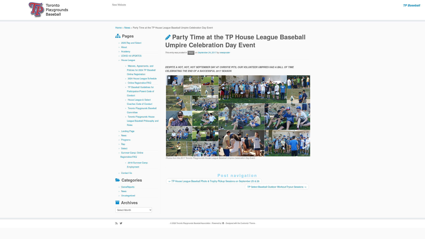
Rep (123, 144)
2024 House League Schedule (142, 78)
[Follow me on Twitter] (122, 223)
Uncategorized (128, 195)
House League (128, 60)
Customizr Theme (248, 223)
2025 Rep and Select (131, 42)
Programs (125, 139)
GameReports (127, 186)
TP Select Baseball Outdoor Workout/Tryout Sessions (276, 186)
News (127, 27)
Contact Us (126, 172)
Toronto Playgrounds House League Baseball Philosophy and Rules (142, 120)
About (124, 47)
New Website (119, 4)
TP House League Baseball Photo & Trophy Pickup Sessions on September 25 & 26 (214, 181)
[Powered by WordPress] (223, 222)
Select (124, 148)
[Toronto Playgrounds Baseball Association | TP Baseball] (49, 10)
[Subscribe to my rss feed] (117, 223)
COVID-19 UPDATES (131, 55)
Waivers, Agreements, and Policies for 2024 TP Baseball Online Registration (141, 70)
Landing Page (127, 131)
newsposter (224, 52)
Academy (125, 51)
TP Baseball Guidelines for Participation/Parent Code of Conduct (140, 91)
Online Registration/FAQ (139, 82)
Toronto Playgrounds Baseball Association (193, 223)
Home (118, 27)
